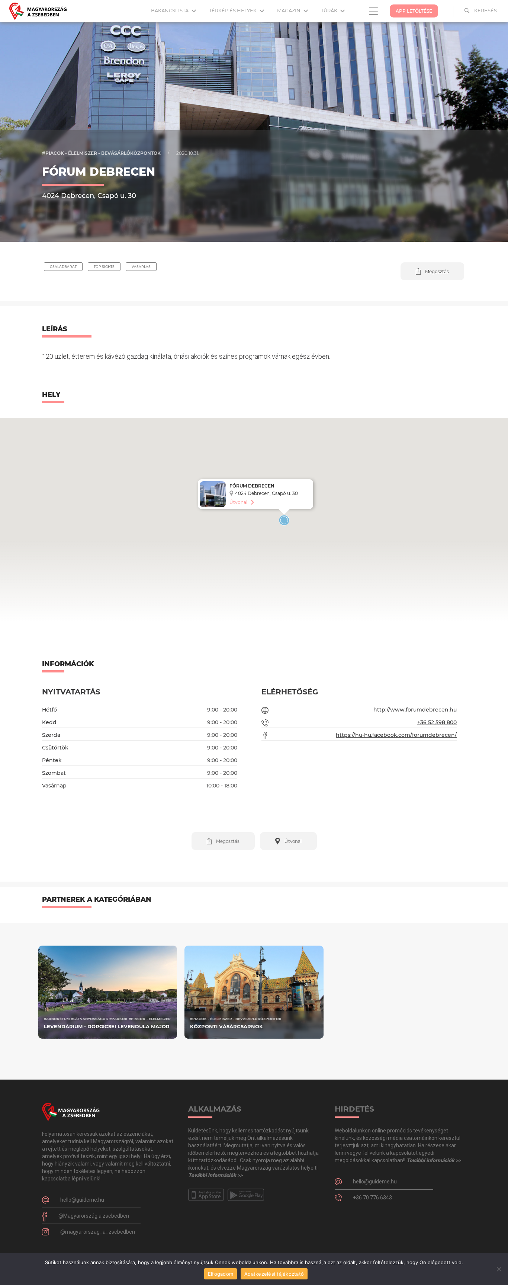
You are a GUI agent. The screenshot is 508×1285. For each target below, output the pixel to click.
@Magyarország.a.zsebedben (93, 1216)
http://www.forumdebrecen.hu (415, 709)
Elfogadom (220, 1274)
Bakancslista (170, 10)
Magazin (289, 10)
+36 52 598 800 (437, 722)
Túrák (329, 10)
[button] (432, 271)
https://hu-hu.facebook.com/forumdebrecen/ (396, 735)
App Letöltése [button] (414, 11)
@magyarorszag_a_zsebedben (97, 1232)
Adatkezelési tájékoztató (274, 1274)
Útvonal (238, 502)
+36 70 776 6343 (372, 1198)
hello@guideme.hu (82, 1200)
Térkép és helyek (233, 10)
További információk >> (215, 1175)
